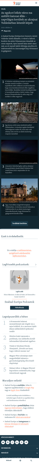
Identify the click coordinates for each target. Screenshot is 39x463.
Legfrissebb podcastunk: (15, 264)
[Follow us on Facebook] (8, 442)
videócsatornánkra (23, 417)
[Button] (6, 31)
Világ (3, 9)
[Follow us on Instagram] (12, 442)
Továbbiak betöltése (19, 223)
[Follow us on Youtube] (3, 442)
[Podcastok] (20, 460)
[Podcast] (22, 442)
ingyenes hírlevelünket (13, 408)
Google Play (29, 388)
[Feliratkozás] (26, 442)
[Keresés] (31, 460)
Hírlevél (8, 460)
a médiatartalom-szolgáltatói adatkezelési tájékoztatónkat (20, 253)
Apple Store (15, 390)
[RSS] (17, 442)
